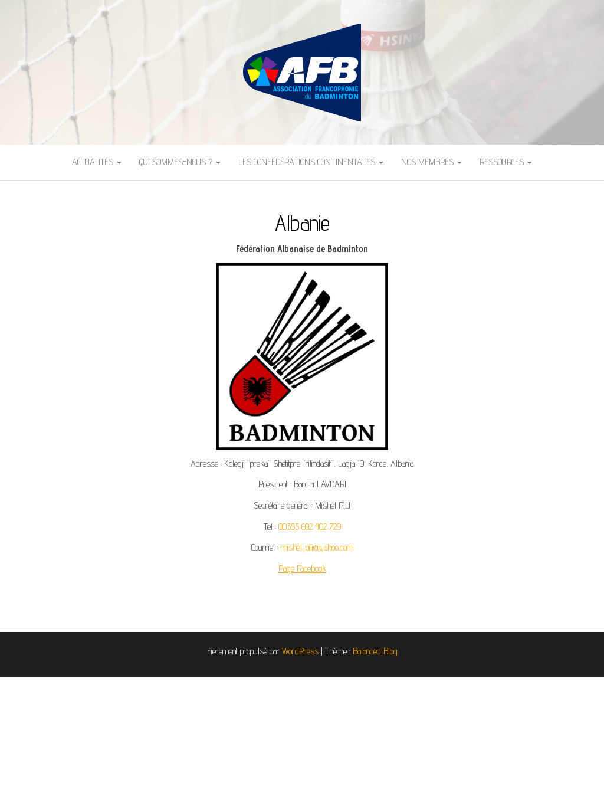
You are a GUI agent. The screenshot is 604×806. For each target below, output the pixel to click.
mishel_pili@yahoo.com (317, 547)
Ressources (503, 162)
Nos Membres (428, 162)
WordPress (300, 651)
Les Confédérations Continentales (308, 162)
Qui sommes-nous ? (177, 162)
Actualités (94, 162)
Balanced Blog (375, 651)
